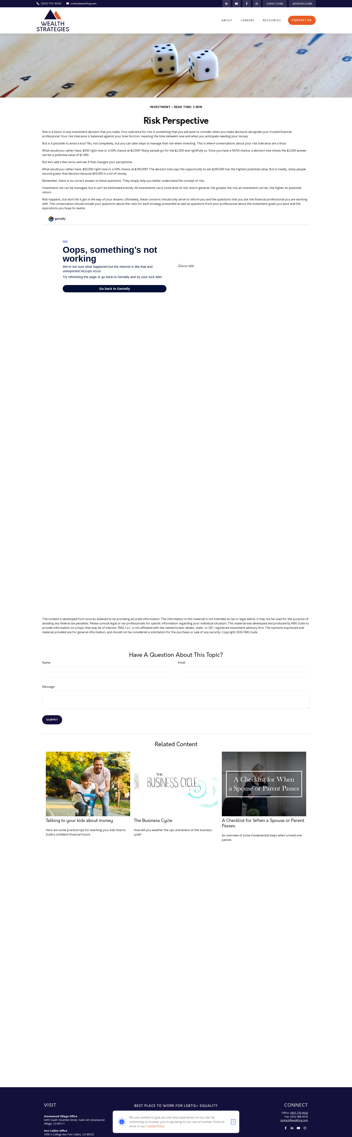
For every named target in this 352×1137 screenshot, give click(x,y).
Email (181, 662)
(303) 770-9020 (51, 3)
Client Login (274, 3)
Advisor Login (302, 3)
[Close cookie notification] (233, 1122)
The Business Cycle (153, 820)
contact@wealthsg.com (83, 3)
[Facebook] (247, 3)
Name (46, 662)
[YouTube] (236, 3)
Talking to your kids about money (79, 820)
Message (48, 687)
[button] (227, 20)
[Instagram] (257, 3)
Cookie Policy (155, 1126)
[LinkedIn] (226, 3)
